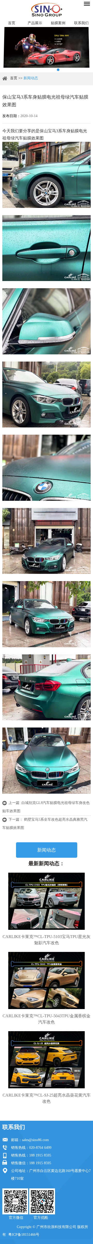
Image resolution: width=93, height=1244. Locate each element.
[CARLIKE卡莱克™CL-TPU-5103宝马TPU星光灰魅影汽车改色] (46, 901)
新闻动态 (31, 78)
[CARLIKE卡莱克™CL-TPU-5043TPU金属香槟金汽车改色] (46, 980)
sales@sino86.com (35, 1140)
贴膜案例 (58, 23)
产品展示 (35, 23)
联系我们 (81, 23)
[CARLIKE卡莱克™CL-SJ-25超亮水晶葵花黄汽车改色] (46, 1059)
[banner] (35, 69)
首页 (11, 23)
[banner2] (58, 69)
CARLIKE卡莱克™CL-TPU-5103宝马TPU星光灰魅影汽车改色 (46, 939)
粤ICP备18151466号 (23, 1235)
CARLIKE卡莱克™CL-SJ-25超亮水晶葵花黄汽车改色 (47, 1098)
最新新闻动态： (46, 863)
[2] (42, 69)
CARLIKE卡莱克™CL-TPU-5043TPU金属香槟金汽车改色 (46, 1019)
